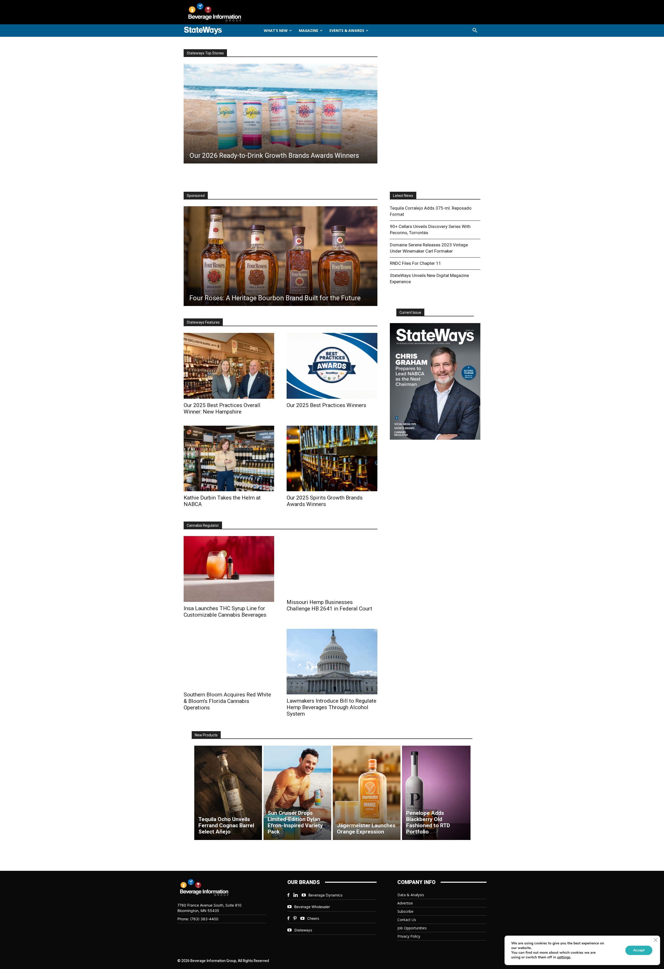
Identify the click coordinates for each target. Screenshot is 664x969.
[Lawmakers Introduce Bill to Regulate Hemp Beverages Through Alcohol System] (332, 661)
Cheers (313, 918)
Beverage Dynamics (325, 895)
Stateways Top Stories (205, 53)
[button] (475, 30)
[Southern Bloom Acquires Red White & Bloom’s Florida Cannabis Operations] (229, 658)
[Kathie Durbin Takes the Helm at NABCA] (229, 458)
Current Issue (410, 312)
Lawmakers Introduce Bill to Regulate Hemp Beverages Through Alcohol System (331, 707)
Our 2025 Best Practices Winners (326, 405)
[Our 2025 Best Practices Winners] (332, 365)
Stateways (303, 930)
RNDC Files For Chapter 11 (415, 263)
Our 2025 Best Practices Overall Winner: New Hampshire (222, 408)
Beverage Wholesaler (312, 906)
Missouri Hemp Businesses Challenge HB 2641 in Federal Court (329, 605)
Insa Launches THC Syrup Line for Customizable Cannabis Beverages (225, 611)
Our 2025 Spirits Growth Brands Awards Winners (325, 501)
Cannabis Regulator (203, 525)
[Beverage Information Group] (231, 12)
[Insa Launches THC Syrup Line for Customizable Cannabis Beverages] (229, 569)
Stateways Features (203, 322)
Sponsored (196, 196)
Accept (639, 950)
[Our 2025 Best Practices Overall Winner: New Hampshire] (229, 365)
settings (563, 957)
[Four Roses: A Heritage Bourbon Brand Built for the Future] (280, 256)
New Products (206, 735)
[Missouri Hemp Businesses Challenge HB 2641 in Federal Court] (332, 565)
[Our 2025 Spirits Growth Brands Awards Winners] (332, 458)
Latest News (403, 196)
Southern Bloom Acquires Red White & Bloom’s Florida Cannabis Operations (227, 701)
